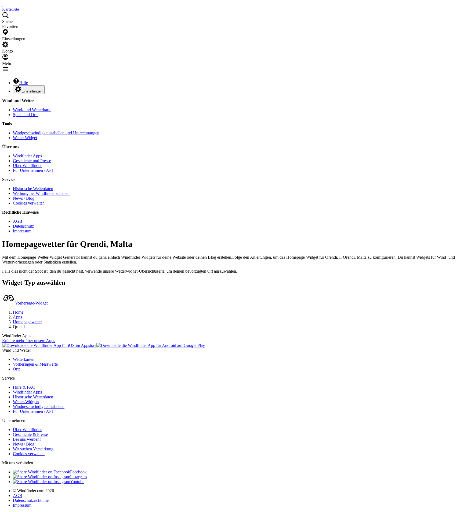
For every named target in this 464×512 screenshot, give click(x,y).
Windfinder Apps (27, 156)
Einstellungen (31, 91)
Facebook (78, 472)
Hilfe (23, 82)
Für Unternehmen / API (33, 170)
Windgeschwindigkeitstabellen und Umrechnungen (56, 133)
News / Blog (23, 198)
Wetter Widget (25, 137)
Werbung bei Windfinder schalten (41, 193)
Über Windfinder (27, 165)
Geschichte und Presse (32, 160)
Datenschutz (23, 226)
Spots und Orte (25, 114)
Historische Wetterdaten (33, 188)
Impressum (22, 231)
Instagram (78, 476)
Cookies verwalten (29, 203)
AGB (17, 221)
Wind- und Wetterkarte (32, 109)
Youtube (77, 481)
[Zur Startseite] (2, 4)
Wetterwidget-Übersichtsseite (139, 271)
